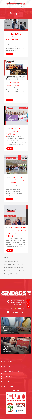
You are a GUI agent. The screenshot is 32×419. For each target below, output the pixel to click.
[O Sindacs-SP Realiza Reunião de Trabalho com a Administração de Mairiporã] (16, 220)
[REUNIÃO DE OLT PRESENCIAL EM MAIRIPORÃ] (16, 120)
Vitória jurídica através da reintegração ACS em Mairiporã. (14, 37)
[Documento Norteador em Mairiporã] (16, 72)
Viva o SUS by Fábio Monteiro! (11, 261)
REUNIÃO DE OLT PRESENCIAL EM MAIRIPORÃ (15, 131)
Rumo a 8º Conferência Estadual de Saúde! (14, 271)
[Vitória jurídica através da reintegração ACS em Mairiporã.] (16, 25)
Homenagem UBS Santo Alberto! (11, 274)
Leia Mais (9, 54)
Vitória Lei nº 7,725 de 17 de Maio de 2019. (13, 264)
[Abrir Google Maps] (16, 308)
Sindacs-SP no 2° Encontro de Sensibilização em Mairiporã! (16, 180)
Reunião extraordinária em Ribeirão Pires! (13, 267)
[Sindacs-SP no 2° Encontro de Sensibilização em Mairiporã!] (16, 169)
